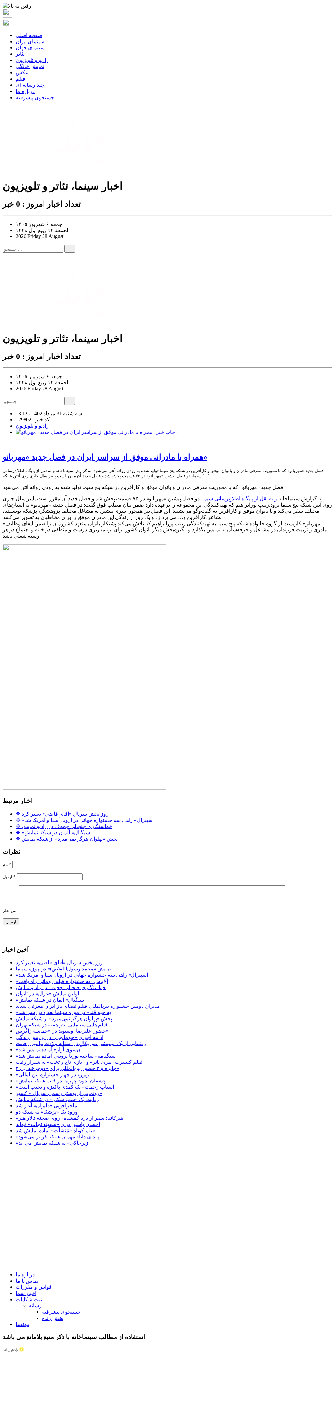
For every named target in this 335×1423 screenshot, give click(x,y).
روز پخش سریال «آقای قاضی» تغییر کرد (62, 814)
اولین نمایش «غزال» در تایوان (47, 993)
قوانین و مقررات (34, 1287)
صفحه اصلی (29, 35)
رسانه (35, 1305)
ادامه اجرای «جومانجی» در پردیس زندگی (59, 1037)
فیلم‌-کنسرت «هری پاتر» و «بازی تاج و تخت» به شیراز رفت (79, 1062)
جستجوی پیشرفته (35, 97)
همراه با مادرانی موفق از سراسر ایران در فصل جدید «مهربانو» (105, 457)
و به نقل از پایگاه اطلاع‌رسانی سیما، (239, 498)
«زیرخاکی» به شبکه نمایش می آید (52, 1143)
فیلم (20, 79)
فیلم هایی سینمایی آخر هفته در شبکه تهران (62, 1024)
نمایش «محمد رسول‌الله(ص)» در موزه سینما (63, 968)
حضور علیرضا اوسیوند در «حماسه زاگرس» (62, 1031)
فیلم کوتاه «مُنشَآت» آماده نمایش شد (55, 1130)
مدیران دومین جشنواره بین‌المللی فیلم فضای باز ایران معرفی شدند (88, 1006)
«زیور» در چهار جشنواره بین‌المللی (52, 1074)
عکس (22, 72)
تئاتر (20, 54)
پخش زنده (52, 1318)
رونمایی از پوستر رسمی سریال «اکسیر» (59, 1093)
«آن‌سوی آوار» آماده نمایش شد (49, 1049)
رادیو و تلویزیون (32, 60)
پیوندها (22, 1324)
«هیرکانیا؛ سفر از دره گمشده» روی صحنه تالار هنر (69, 1118)
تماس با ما (27, 1281)
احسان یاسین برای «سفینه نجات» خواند (58, 1124)
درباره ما (25, 91)
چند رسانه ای (30, 85)
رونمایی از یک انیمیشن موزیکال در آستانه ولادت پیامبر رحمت (81, 1043)
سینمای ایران (30, 41)
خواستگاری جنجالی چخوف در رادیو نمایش (64, 826)
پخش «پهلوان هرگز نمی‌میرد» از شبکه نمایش (67, 838)
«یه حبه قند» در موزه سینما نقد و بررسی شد (63, 1012)
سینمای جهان (30, 47)
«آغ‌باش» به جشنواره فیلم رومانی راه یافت (62, 981)
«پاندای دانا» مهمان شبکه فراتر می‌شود (57, 1136)
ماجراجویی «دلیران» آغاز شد (46, 1105)
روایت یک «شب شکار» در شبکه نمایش (57, 1099)
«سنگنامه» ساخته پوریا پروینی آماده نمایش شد (65, 1056)
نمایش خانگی (30, 66)
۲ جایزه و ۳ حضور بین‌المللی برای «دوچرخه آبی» (67, 1068)
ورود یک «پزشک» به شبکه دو (47, 1112)
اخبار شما (26, 1293)
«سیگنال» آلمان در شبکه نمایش (53, 832)
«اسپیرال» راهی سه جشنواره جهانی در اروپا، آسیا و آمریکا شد (85, 820)
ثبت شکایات (29, 1299)
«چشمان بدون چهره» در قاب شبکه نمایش (61, 1080)
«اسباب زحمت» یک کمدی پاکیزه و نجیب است (65, 1087)
